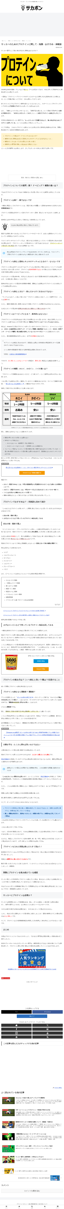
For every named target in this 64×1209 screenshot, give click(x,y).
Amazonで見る (41, 669)
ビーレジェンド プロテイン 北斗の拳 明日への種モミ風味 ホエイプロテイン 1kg (25, 615)
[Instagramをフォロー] (16, 1033)
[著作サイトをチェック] (16, 1025)
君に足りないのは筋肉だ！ (14, 384)
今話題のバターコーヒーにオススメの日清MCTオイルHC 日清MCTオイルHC (32, 969)
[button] (59, 599)
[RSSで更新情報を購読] (47, 1037)
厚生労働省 (4, 759)
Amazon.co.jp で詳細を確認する (32, 472)
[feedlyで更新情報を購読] (16, 1037)
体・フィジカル (6, 978)
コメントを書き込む (32, 1191)
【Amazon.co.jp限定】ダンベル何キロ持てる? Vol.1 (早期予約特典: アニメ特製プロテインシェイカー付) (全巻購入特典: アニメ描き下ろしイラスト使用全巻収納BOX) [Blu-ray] (32, 734)
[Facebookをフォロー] (16, 1029)
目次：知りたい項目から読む (30, 177)
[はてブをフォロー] (47, 1029)
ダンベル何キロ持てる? (24, 697)
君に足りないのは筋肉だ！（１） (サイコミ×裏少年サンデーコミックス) (29, 467)
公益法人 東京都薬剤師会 (17, 354)
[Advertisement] (32, 24)
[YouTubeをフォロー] (47, 1033)
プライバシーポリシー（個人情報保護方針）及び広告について (32, 1204)
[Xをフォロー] (47, 1025)
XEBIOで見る (41, 661)
